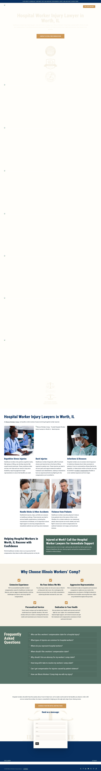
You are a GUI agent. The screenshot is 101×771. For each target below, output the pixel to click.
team (16, 592)
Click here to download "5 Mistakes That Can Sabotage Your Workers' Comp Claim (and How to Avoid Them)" (50, 1)
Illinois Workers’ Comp (12, 422)
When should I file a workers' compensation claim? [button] (50, 651)
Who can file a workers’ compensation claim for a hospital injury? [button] (55, 634)
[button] (50, 36)
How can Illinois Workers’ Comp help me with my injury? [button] (52, 674)
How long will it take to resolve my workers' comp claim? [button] (52, 663)
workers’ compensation (82, 470)
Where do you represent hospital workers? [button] (47, 646)
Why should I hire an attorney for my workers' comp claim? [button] (53, 657)
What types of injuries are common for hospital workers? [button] (52, 640)
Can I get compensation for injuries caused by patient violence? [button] (54, 668)
